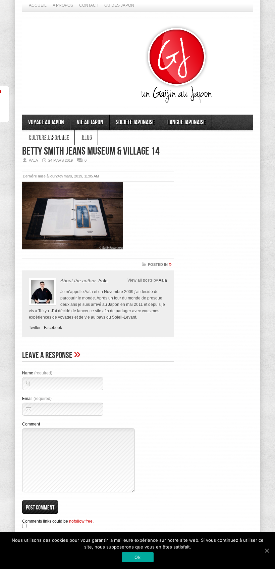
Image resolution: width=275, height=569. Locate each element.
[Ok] (266, 550)
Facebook (53, 327)
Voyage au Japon (46, 122)
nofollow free (81, 521)
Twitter (35, 327)
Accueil (38, 5)
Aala (103, 280)
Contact (88, 5)
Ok (137, 557)
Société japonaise (135, 122)
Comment (31, 424)
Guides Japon (119, 5)
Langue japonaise (186, 122)
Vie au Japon (90, 122)
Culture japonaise (48, 137)
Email (37, 398)
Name (37, 373)
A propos (63, 5)
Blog (86, 137)
